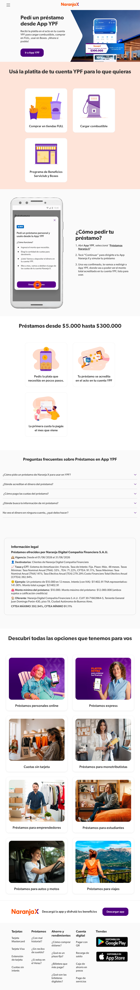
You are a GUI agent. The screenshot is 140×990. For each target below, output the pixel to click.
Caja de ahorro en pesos (81, 967)
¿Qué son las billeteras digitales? (59, 978)
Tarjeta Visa (18, 949)
